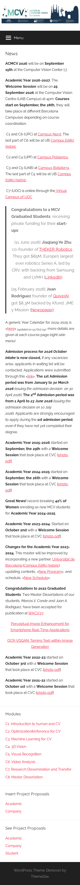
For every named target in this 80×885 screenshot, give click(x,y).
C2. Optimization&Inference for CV (33, 731)
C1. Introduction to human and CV (32, 724)
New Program (50, 572)
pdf (8, 461)
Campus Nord (49, 134)
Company (13, 811)
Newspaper (42, 310)
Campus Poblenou (52, 157)
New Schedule (36, 578)
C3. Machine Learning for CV (28, 739)
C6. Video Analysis (20, 762)
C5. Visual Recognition (23, 754)
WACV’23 (35, 613)
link (30, 376)
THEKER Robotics (55, 249)
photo (63, 455)
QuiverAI (61, 296)
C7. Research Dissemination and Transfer (38, 769)
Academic (13, 804)
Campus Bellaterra (53, 168)
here (10, 329)
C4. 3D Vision (15, 746)
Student (11, 853)
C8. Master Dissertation (24, 777)
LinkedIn (53, 277)
